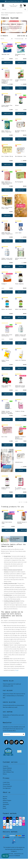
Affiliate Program (7, 800)
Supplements (19, 12)
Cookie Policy (6, 782)
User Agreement (7, 788)
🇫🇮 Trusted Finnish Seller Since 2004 (11, 1)
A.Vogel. (17, 670)
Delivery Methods (7, 770)
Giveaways (5, 802)
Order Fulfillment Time (8, 772)
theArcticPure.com (18, 853)
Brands (4, 808)
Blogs (4, 806)
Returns (5, 774)
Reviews (5, 798)
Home (2, 12)
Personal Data (6, 784)
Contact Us (5, 766)
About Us (5, 796)
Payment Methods (7, 768)
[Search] (25, 9)
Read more (7, 466)
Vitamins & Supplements (10, 12)
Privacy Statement (7, 786)
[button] (21, 5)
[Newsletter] (23, 734)
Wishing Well (6, 804)
